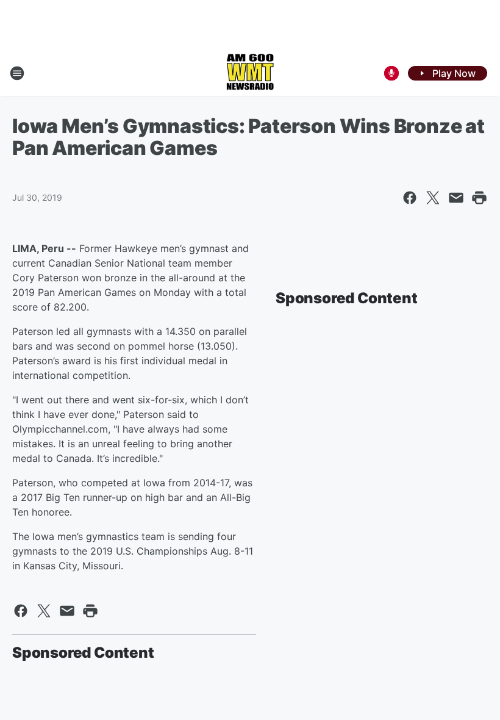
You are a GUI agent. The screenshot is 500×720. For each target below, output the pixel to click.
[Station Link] (250, 73)
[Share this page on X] (432, 197)
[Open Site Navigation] (17, 73)
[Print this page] (479, 197)
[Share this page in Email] (456, 197)
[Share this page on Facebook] (409, 197)
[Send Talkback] (391, 73)
